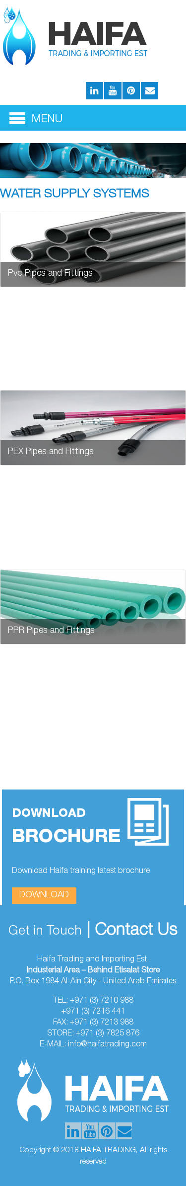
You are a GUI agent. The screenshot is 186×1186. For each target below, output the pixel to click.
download (44, 895)
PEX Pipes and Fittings (51, 452)
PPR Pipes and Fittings (51, 631)
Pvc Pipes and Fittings (50, 273)
